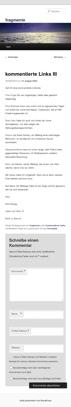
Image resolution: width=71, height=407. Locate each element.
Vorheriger (11, 57)
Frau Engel (10, 95)
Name (17, 314)
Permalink (52, 228)
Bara (7, 164)
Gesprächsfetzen (13, 149)
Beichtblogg (11, 203)
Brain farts (10, 120)
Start (8, 46)
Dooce (8, 135)
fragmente (15, 20)
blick (7, 196)
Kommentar (18, 271)
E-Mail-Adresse (20, 331)
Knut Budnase (12, 106)
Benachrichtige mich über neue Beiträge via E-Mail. (37, 378)
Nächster (60, 57)
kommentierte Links (55, 225)
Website (16, 347)
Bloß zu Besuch (13, 218)
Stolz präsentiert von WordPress (36, 400)
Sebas (12, 174)
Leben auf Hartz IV (14, 211)
